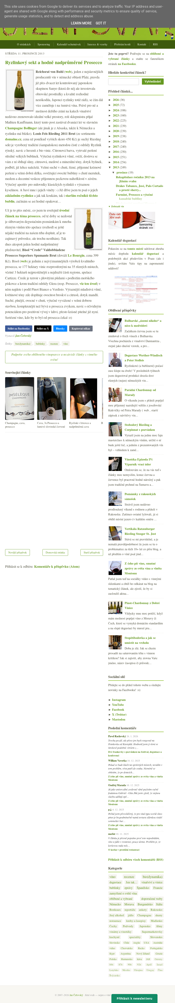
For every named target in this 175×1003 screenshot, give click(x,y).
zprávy (128, 888)
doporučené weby (151, 899)
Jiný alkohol (116, 915)
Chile (126, 942)
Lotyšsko (113, 970)
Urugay (150, 970)
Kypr (112, 953)
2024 (116, 110)
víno (65, 343)
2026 (116, 99)
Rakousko (156, 910)
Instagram (117, 699)
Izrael (159, 964)
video (112, 948)
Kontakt (141, 44)
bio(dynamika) (22, 343)
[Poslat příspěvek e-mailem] (32, 336)
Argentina (126, 953)
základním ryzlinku (19, 195)
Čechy (113, 926)
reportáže (130, 910)
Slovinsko (114, 942)
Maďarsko (156, 921)
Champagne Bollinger (21, 127)
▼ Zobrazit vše (116, 206)
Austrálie (157, 942)
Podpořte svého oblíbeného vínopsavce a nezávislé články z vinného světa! (54, 357)
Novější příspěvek (17, 552)
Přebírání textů (122, 44)
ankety (143, 910)
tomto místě (135, 248)
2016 (116, 151)
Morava (129, 904)
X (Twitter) (117, 714)
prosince (122, 172)
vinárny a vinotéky (120, 932)
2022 (116, 120)
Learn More (81, 23)
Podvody (128, 926)
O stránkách (24, 44)
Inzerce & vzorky (97, 44)
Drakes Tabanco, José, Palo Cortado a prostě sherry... (139, 188)
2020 (116, 131)
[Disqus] (54, 488)
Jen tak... (131, 882)
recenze (54, 343)
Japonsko (145, 926)
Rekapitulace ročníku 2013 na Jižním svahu (135, 179)
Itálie (159, 904)
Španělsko (143, 888)
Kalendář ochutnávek (69, 44)
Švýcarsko (114, 975)
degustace (115, 882)
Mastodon (116, 719)
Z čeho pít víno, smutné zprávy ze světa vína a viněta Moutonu (143, 568)
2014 (116, 162)
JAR (148, 959)
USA (146, 942)
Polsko (113, 959)
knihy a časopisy (136, 921)
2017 (116, 146)
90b (130, 964)
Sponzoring (44, 44)
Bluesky (60, 328)
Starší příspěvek (92, 552)
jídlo (131, 915)
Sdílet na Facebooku (19, 328)
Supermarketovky (152, 932)
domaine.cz (13, 139)
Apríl (149, 964)
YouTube (116, 704)
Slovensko (156, 937)
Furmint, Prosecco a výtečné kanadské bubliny (134, 196)
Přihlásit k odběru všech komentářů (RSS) (135, 859)
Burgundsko (145, 904)
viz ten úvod (88, 283)
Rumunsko (126, 959)
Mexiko (126, 970)
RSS (155, 44)
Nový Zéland (143, 953)
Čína (160, 970)
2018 (116, 141)
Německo (115, 904)
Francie (157, 888)
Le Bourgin (76, 255)
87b (120, 964)
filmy (159, 926)
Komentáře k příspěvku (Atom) (57, 566)
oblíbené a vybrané (120, 899)
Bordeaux (115, 910)
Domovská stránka (55, 552)
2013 (116, 167)
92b (139, 964)
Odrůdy (158, 959)
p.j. (110, 809)
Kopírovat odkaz (81, 328)
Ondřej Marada (117, 785)
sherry (158, 915)
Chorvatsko (127, 948)
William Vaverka (117, 760)
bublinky (40, 343)
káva (139, 959)
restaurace (115, 921)
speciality (135, 937)
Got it (101, 23)
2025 (116, 105)
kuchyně (114, 937)
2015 (116, 157)
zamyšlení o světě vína (123, 893)
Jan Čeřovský (23, 336)
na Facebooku (127, 64)
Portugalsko (156, 948)
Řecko (141, 948)
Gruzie (159, 953)
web (68, 71)
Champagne (144, 915)
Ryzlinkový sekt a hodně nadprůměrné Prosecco (53, 62)
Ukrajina (138, 970)
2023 (116, 115)
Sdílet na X (43, 328)
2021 (116, 126)
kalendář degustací (145, 253)
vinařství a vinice (151, 882)
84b (111, 964)
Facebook (116, 709)
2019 (116, 136)
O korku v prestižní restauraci (123, 850)
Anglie (136, 942)
